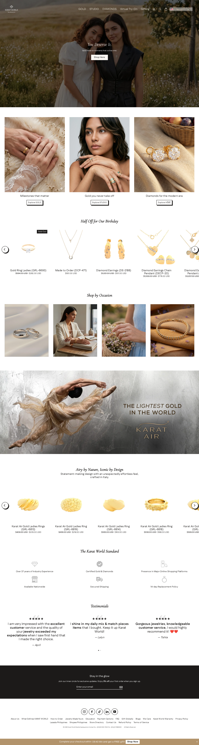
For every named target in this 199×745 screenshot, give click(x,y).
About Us (15, 719)
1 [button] (98, 650)
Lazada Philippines (58, 722)
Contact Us (111, 722)
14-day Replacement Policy (164, 586)
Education (90, 719)
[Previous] (5, 249)
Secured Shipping (99, 586)
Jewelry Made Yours (74, 719)
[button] (181, 9)
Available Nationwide (34, 586)
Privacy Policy (182, 719)
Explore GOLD (34, 202)
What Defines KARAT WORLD (35, 719)
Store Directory (97, 722)
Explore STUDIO (99, 202)
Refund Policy (125, 722)
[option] (36, 631)
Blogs (138, 719)
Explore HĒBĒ (164, 202)
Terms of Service (141, 722)
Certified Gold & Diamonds (99, 571)
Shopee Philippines (78, 722)
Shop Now (132, 741)
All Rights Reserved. (130, 727)
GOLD (82, 9)
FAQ (117, 719)
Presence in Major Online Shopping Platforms (164, 571)
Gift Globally (127, 719)
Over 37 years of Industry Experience (34, 571)
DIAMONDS (109, 9)
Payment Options (105, 719)
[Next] (194, 249)
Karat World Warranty (163, 719)
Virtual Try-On (129, 9)
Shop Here (99, 57)
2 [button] (100, 650)
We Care (147, 719)
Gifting (145, 9)
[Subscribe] (121, 687)
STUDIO (94, 9)
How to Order (57, 719)
